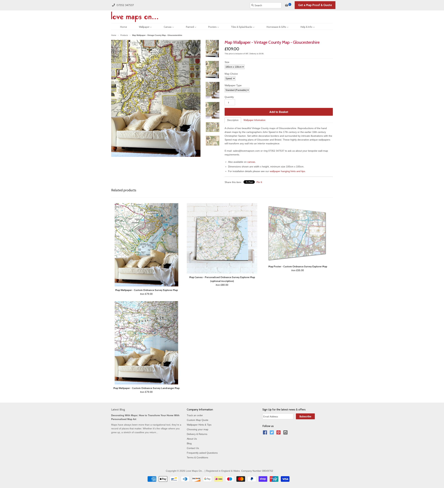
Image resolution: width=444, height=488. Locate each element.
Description (232, 120)
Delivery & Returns (197, 434)
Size (227, 62)
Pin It (259, 182)
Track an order (195, 415)
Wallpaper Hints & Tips (199, 424)
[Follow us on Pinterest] (279, 433)
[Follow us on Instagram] (286, 433)
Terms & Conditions (197, 457)
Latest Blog (118, 409)
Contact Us (193, 448)
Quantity (229, 97)
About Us (192, 438)
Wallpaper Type (233, 85)
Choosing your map (197, 429)
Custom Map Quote (197, 420)
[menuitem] (120, 26)
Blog (189, 443)
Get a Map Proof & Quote (315, 5)
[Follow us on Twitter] (272, 433)
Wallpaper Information (254, 120)
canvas (251, 161)
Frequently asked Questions (202, 452)
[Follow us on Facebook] (265, 433)
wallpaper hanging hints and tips (287, 171)
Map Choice (231, 73)
